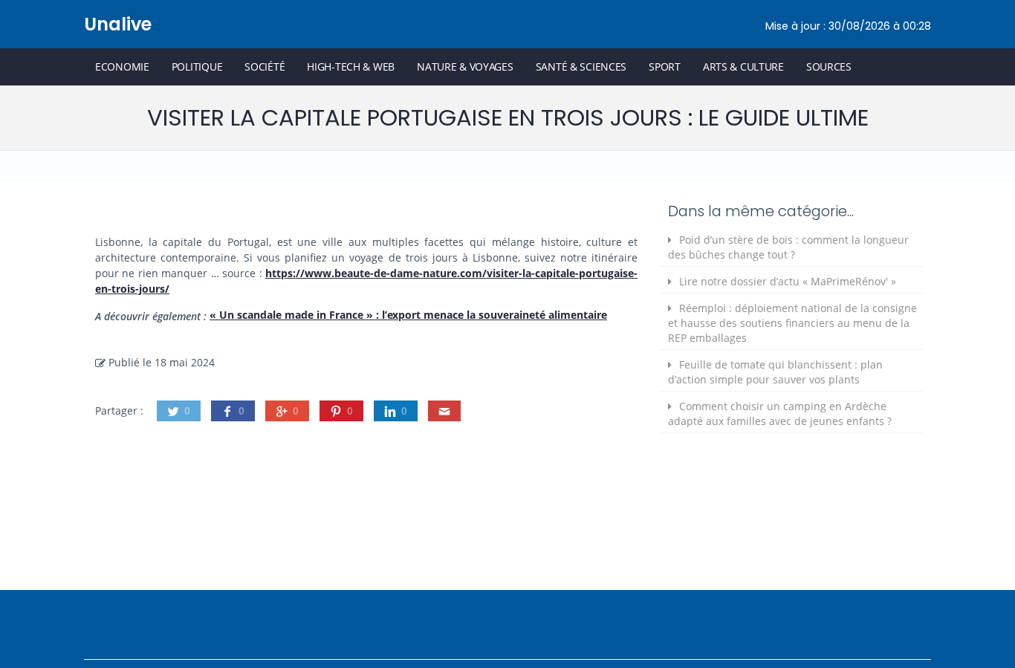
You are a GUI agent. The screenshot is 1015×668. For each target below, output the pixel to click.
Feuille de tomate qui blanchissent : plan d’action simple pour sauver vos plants (775, 371)
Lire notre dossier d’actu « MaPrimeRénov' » (787, 281)
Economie (122, 66)
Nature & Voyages (465, 66)
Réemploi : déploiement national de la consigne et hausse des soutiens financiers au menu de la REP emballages (792, 323)
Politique (197, 66)
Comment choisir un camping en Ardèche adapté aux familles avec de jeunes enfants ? (780, 413)
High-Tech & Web (351, 66)
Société (264, 66)
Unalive (118, 24)
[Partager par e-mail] (444, 411)
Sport (665, 66)
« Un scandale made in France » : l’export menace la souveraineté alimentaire (408, 315)
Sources (829, 66)
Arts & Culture (743, 66)
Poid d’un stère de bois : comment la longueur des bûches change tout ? (788, 247)
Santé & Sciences (581, 66)
